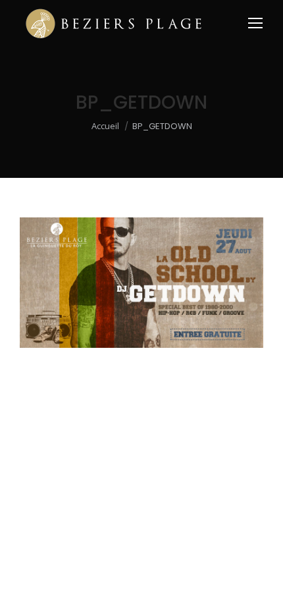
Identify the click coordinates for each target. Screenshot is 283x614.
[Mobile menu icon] (255, 23)
